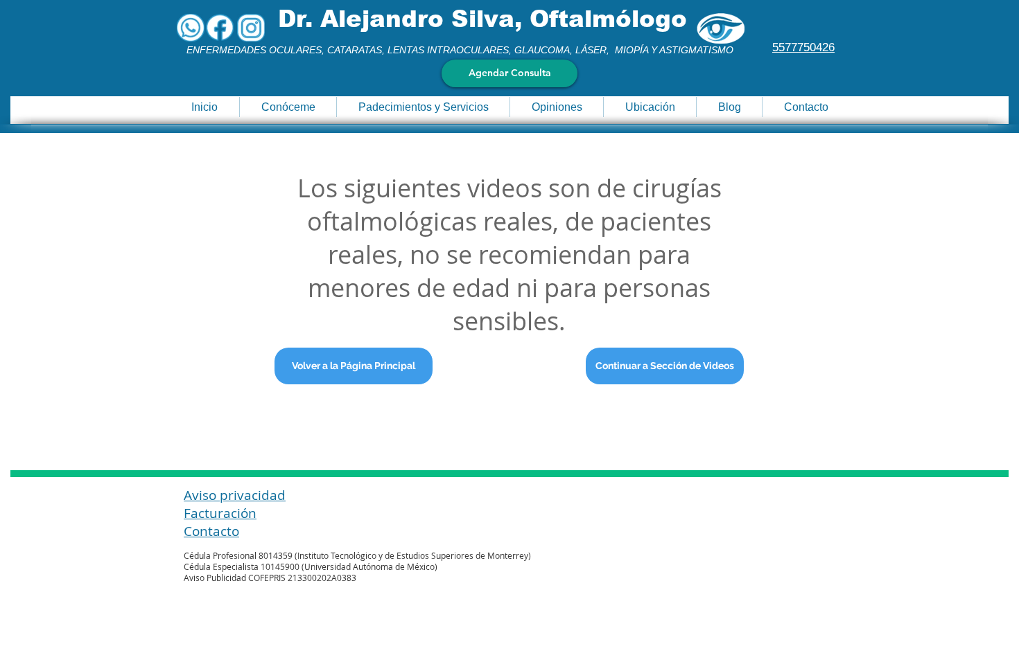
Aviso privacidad (235, 495)
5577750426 (803, 47)
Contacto (211, 531)
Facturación (220, 513)
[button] (287, 107)
